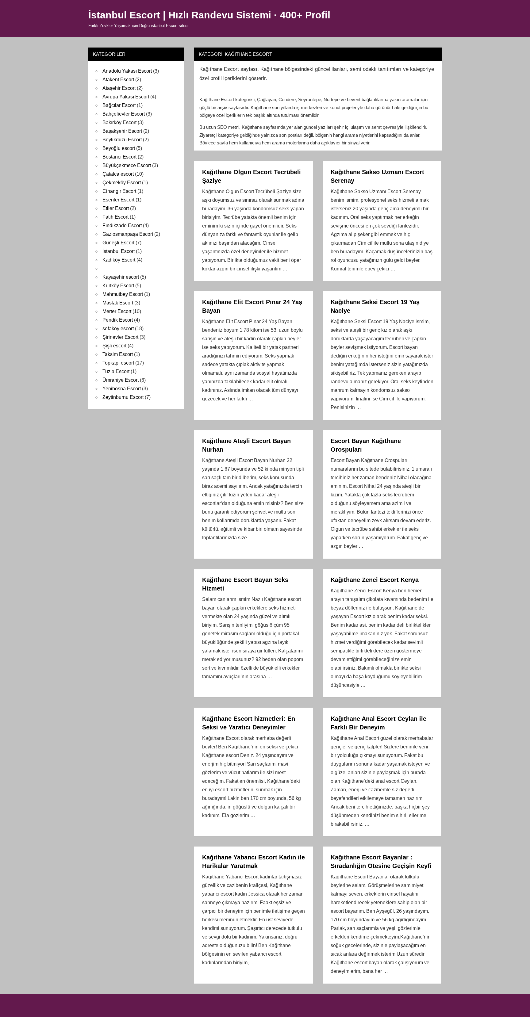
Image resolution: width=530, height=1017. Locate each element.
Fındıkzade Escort (122, 225)
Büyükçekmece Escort (126, 165)
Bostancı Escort (119, 156)
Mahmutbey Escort (122, 294)
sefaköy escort (118, 328)
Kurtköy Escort (118, 285)
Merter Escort (116, 311)
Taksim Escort (117, 354)
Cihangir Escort (119, 191)
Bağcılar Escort (119, 105)
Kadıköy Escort (118, 259)
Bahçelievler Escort (123, 114)
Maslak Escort (117, 302)
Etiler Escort (115, 208)
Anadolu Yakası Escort (127, 71)
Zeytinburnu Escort (123, 397)
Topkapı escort (118, 362)
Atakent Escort (118, 79)
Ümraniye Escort (120, 380)
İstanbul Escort (118, 251)
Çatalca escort (118, 174)
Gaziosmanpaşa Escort (127, 234)
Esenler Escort (118, 199)
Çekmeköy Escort (121, 182)
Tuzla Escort (115, 371)
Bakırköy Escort (119, 122)
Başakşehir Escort (122, 131)
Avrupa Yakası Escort (125, 96)
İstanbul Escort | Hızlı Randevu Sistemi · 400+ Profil (209, 15)
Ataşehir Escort (119, 88)
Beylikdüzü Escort (122, 139)
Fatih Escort (115, 217)
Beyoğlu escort (118, 148)
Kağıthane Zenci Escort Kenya (375, 579)
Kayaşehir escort (120, 277)
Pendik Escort (117, 320)
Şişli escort (114, 345)
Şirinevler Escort (120, 337)
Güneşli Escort (118, 242)
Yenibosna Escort (121, 388)
